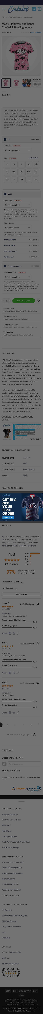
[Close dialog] (42, 494)
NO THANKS (5, 520)
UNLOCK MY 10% (8, 517)
